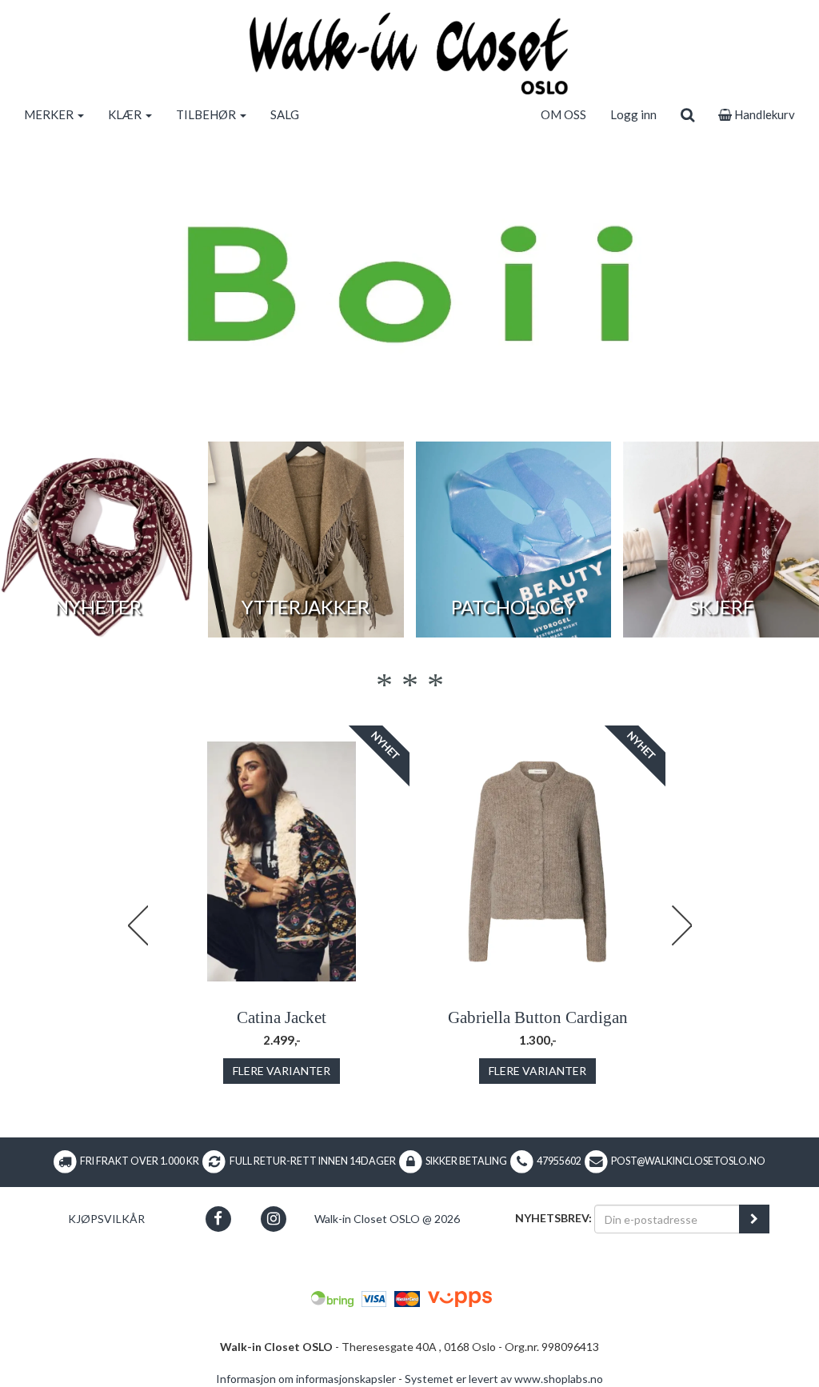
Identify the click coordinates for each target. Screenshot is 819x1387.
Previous (138, 925)
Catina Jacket (281, 1017)
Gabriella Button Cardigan (538, 1017)
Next (681, 925)
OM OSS (563, 114)
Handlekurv (763, 114)
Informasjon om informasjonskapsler (306, 1378)
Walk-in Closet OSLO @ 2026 (387, 1218)
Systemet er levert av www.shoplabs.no (504, 1378)
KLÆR (126, 114)
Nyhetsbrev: (553, 1218)
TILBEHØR (207, 114)
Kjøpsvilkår (106, 1218)
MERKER (50, 114)
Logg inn (633, 114)
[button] (218, 1218)
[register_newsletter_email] (754, 1219)
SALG (284, 114)
